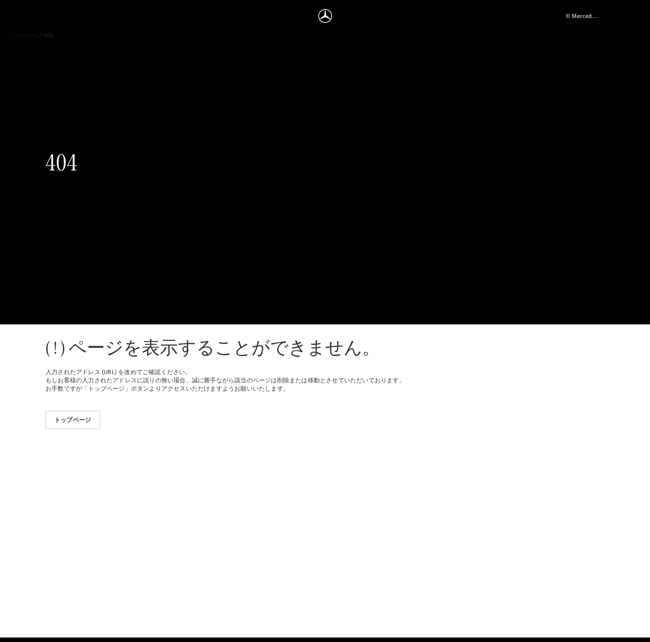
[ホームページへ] (325, 15)
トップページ (73, 420)
